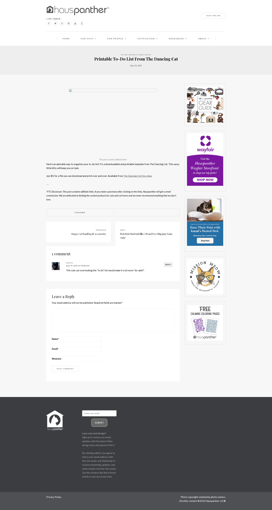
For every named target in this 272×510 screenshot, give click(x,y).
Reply (168, 264)
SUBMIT (99, 422)
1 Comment (79, 212)
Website (56, 358)
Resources (176, 38)
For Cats (87, 38)
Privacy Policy (53, 497)
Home (66, 38)
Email (55, 348)
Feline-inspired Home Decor (136, 55)
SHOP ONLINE (213, 16)
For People (115, 38)
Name (55, 338)
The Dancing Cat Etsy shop (137, 175)
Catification (146, 38)
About (202, 38)
